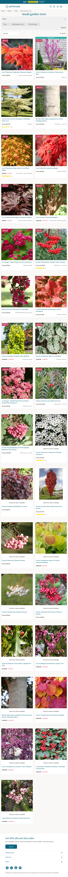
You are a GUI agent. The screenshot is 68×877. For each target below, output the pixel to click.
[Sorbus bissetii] (17, 779)
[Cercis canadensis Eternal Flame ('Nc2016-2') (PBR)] (51, 676)
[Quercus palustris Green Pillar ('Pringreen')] (17, 624)
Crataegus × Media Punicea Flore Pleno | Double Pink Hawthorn (15, 402)
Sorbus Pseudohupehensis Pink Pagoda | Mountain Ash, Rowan (15, 448)
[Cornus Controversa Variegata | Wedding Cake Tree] (17, 84)
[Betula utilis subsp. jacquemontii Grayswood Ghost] (17, 676)
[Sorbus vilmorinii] (17, 521)
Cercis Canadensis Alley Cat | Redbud (48, 356)
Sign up (11, 846)
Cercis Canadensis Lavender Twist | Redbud (17, 766)
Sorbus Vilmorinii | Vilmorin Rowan (13, 560)
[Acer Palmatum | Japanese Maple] (51, 134)
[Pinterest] (20, 868)
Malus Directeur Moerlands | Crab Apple (15, 309)
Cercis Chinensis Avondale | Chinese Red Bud (49, 73)
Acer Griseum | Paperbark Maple (47, 217)
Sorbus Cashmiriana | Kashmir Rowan (14, 612)
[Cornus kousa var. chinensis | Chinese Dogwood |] (51, 413)
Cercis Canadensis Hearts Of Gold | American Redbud (48, 561)
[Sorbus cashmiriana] (17, 573)
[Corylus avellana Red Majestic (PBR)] (17, 467)
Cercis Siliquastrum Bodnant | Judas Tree (49, 663)
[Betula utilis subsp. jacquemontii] (51, 84)
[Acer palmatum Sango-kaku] (17, 134)
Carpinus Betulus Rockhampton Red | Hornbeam (48, 310)
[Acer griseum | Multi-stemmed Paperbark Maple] (51, 183)
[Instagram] (12, 868)
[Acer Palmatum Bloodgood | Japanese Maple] (17, 183)
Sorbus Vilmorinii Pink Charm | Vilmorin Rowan (49, 613)
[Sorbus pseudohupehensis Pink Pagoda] (17, 413)
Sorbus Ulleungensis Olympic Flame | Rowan (50, 262)
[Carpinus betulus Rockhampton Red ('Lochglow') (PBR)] (51, 275)
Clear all (63, 27)
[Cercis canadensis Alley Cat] (51, 322)
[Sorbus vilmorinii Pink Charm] (51, 573)
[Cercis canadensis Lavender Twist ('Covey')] (17, 727)
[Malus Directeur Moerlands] (17, 275)
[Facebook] (7, 868)
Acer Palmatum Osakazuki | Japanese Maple (16, 72)
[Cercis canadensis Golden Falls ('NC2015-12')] (17, 322)
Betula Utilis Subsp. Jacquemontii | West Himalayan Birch (49, 120)
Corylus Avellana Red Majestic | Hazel (14, 506)
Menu (61, 7)
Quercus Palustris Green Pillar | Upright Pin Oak (16, 664)
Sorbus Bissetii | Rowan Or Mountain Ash (16, 818)
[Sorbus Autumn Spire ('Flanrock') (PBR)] (51, 467)
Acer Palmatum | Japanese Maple (47, 168)
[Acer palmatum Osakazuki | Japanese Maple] (17, 38)
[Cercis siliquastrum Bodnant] (51, 624)
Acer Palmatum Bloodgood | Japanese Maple (17, 217)
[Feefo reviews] (34, 1)
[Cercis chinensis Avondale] (51, 54)
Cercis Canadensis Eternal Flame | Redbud (50, 715)
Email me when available (51, 448)
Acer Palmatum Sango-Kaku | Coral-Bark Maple (15, 169)
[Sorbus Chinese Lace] (51, 366)
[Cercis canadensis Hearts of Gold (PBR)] (51, 521)
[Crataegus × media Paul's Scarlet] (17, 228)
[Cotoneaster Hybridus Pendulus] (51, 727)
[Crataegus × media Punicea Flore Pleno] (17, 366)
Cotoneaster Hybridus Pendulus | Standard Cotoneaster (50, 767)
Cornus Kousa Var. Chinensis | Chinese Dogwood (49, 453)
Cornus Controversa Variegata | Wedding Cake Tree (16, 120)
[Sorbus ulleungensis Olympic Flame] (51, 228)
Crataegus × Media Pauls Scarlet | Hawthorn (17, 262)
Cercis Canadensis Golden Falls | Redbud (15, 356)
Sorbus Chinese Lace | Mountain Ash (48, 401)
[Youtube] (16, 868)
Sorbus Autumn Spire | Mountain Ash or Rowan (49, 507)
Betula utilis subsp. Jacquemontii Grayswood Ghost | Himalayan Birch (17, 716)
